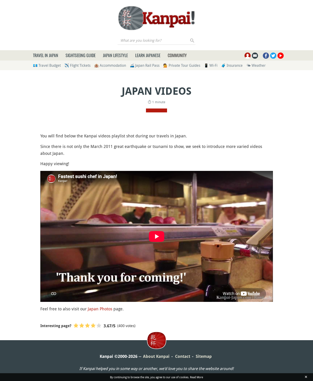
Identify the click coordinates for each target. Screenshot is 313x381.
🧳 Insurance (232, 65)
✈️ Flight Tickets (77, 65)
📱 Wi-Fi (210, 65)
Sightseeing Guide (81, 55)
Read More (196, 377)
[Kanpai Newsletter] (255, 56)
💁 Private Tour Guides (181, 65)
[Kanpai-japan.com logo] (156, 18)
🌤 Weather (256, 65)
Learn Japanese (147, 55)
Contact (182, 356)
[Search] (192, 40)
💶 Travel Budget (47, 65)
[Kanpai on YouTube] (280, 56)
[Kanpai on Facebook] (266, 56)
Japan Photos (100, 308)
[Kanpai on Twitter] (273, 56)
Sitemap (204, 356)
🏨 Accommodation (110, 65)
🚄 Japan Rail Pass (144, 65)
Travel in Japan (45, 55)
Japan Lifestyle (115, 55)
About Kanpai (156, 356)
